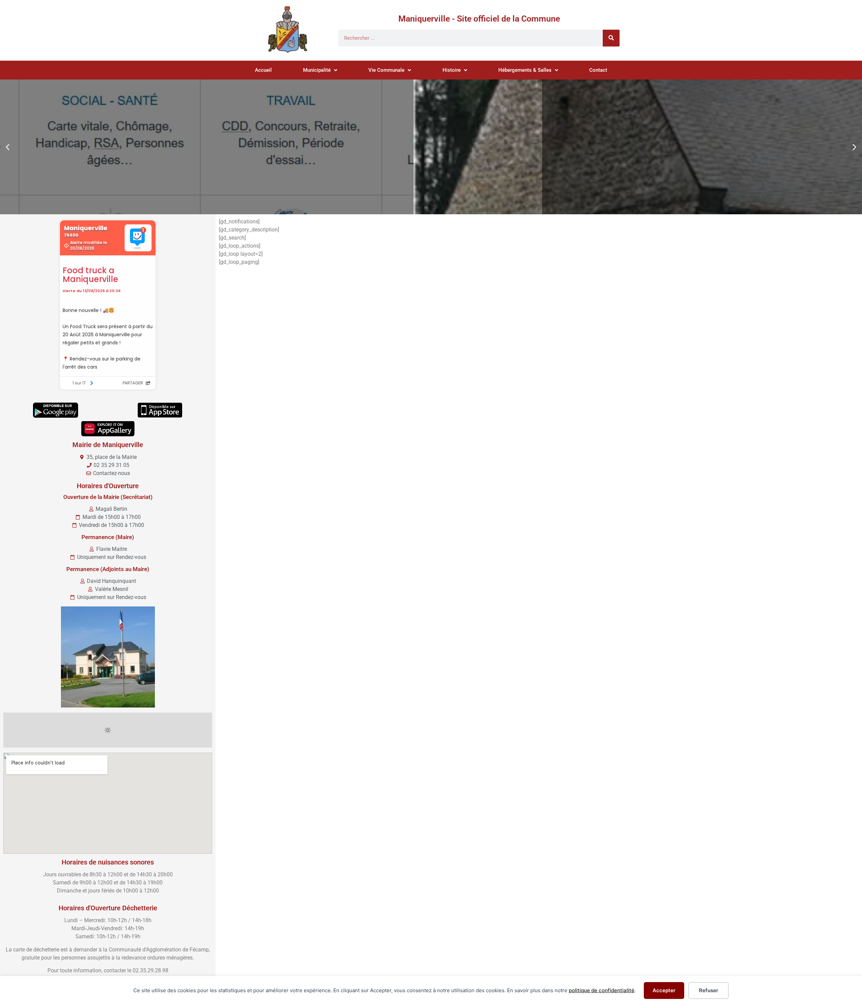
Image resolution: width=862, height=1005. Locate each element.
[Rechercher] (611, 38)
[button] (7, 147)
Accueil (263, 70)
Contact (598, 70)
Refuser (708, 990)
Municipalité (317, 70)
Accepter (664, 990)
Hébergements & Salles (525, 70)
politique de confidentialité (601, 990)
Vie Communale (386, 70)
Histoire (451, 70)
